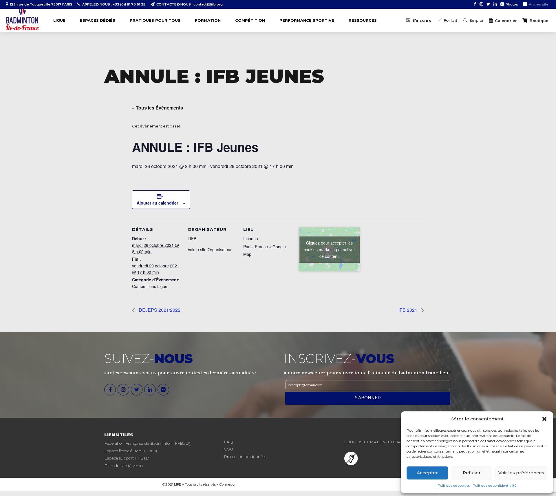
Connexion (228, 484)
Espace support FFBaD (126, 458)
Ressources (363, 20)
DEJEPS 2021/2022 (159, 310)
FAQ (228, 441)
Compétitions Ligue (149, 286)
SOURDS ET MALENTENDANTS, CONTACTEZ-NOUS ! (397, 443)
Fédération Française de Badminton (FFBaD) (147, 443)
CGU (228, 449)
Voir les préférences (521, 472)
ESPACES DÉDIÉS (97, 20)
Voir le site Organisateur (210, 249)
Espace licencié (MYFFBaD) (130, 450)
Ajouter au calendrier (157, 203)
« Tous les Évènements (157, 107)
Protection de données (245, 456)
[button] (544, 419)
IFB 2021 (408, 310)
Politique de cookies (454, 485)
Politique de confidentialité (494, 485)
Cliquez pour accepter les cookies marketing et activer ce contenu (329, 249)
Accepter (427, 472)
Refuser (472, 472)
